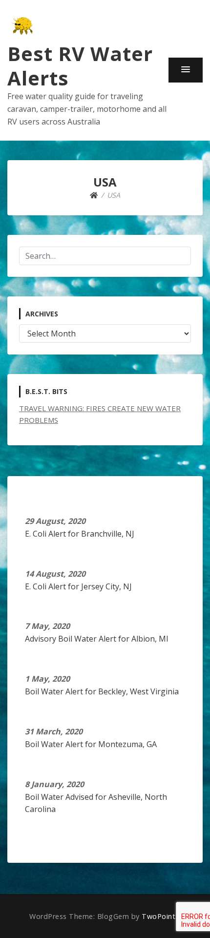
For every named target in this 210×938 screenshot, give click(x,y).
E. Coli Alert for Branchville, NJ (79, 533)
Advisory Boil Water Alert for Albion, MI (96, 638)
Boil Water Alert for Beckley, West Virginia (102, 691)
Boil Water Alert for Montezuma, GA (91, 744)
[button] (185, 70)
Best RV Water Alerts (80, 65)
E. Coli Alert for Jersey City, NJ (78, 586)
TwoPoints (160, 916)
